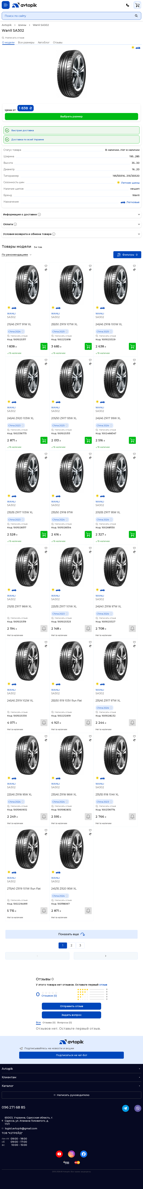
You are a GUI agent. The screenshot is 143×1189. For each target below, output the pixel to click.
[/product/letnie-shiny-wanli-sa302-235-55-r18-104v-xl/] (116, 755)
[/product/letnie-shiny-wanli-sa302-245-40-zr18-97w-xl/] (116, 567)
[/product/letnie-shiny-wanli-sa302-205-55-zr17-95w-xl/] (116, 473)
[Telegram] (125, 1108)
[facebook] (83, 1154)
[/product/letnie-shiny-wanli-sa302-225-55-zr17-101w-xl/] (71, 567)
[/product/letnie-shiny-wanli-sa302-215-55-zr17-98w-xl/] (27, 567)
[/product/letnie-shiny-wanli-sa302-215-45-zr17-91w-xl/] (27, 284)
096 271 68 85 (13, 1107)
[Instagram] (71, 1154)
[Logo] (24, 5)
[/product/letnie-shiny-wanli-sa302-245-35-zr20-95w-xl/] (71, 849)
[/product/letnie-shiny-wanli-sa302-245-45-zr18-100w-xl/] (116, 284)
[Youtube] (59, 1154)
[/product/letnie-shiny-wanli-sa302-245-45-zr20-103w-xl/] (27, 379)
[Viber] (137, 1108)
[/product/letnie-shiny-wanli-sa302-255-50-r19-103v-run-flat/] (71, 661)
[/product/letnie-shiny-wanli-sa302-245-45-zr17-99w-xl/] (116, 379)
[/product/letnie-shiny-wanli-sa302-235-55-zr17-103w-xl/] (27, 473)
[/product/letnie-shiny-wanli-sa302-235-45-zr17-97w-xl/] (116, 661)
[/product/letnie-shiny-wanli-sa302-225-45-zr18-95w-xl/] (27, 755)
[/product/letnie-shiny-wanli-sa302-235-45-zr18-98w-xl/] (71, 755)
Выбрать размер (71, 116)
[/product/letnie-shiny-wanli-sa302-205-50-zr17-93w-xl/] (71, 379)
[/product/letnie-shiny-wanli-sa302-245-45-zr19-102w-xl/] (27, 661)
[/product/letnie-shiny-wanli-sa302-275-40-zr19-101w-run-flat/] (27, 849)
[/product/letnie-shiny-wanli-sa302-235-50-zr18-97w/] (71, 473)
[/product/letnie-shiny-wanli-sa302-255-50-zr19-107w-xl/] (71, 284)
